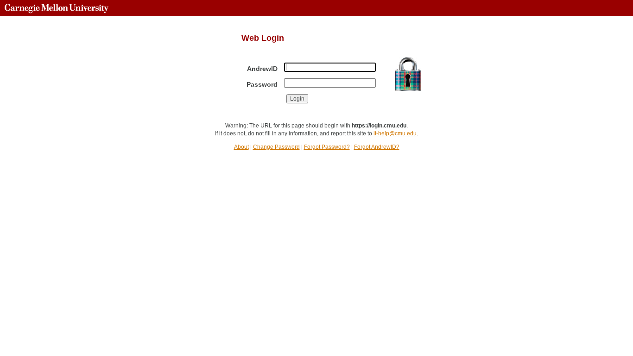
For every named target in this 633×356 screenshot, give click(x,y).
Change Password (276, 147)
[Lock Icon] (408, 74)
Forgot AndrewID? (376, 147)
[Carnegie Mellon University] (56, 8)
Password (262, 84)
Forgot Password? (327, 147)
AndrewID (262, 68)
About (241, 147)
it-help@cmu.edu (395, 133)
